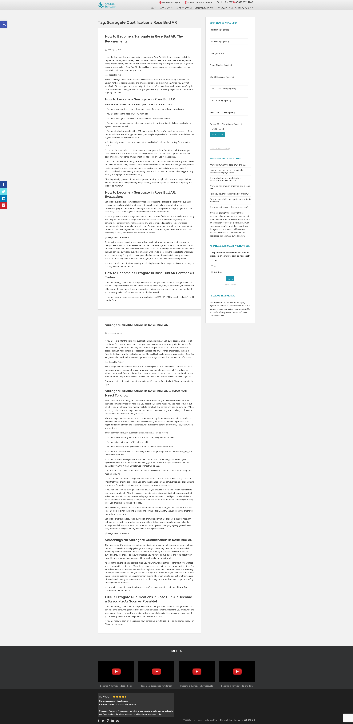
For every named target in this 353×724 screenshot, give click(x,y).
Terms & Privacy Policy (220, 148)
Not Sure (217, 272)
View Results (230, 284)
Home (153, 8)
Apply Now (166, 8)
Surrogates (182, 8)
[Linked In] (3, 198)
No (214, 266)
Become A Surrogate (170, 2)
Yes (215, 260)
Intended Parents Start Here (199, 2)
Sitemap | (238, 720)
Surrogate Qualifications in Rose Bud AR (136, 325)
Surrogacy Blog (244, 8)
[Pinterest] (3, 205)
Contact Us (224, 8)
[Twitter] (3, 191)
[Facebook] (3, 184)
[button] (3, 24)
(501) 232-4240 (244, 2)
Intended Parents (203, 8)
